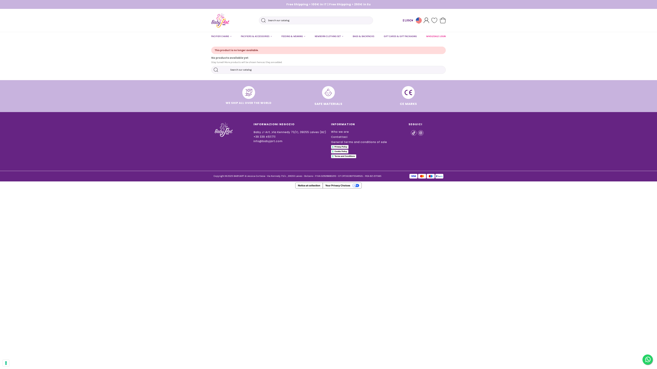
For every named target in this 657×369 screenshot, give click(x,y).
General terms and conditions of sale (359, 142)
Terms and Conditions (344, 156)
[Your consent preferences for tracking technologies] (6, 363)
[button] (221, 36)
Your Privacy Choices (337, 185)
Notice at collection (309, 185)
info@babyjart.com (268, 141)
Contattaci (339, 137)
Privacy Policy (340, 147)
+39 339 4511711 (265, 137)
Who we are (340, 132)
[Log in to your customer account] (426, 20)
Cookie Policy (340, 151)
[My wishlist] (434, 20)
